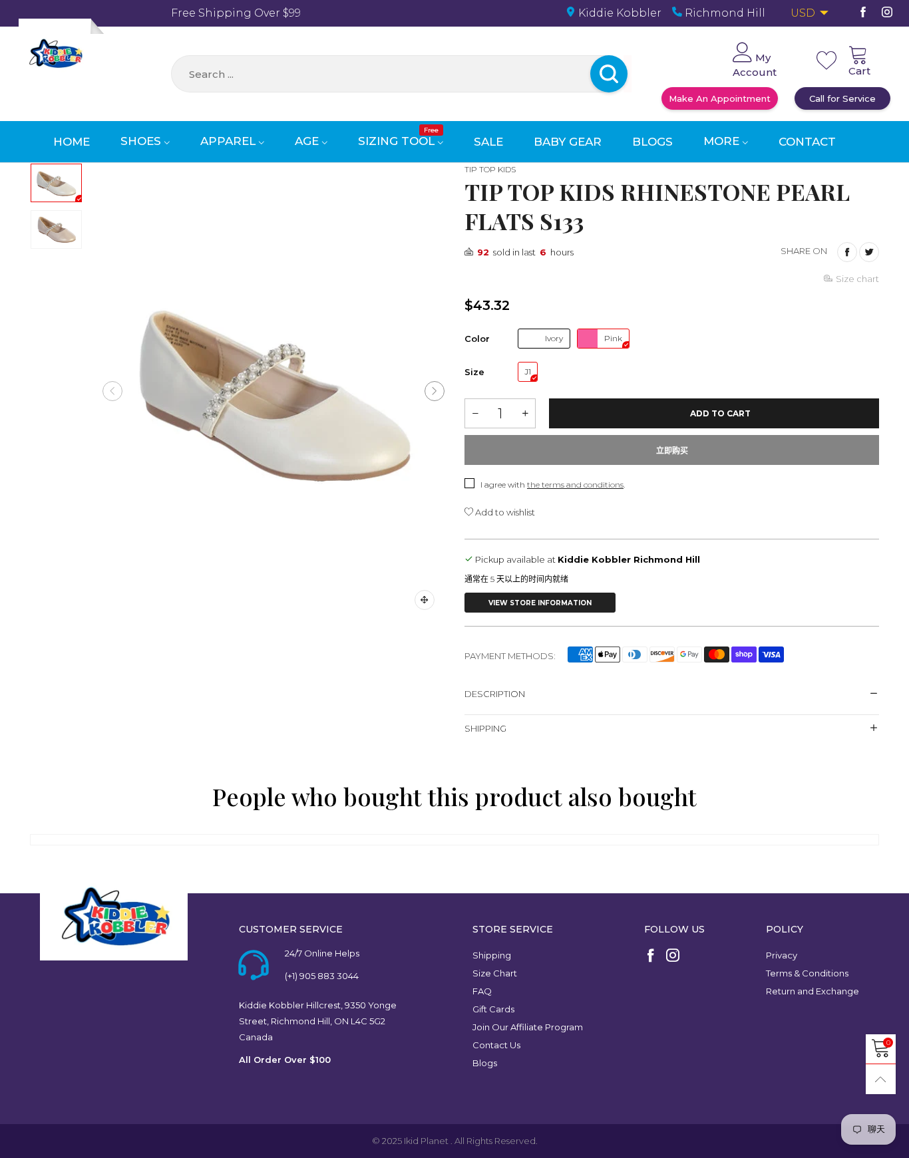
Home (71, 141)
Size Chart (494, 973)
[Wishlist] (826, 61)
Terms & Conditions (807, 973)
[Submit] (628, 73)
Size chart (857, 278)
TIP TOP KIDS (490, 169)
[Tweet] (869, 252)
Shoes (142, 141)
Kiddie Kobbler (618, 13)
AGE (308, 141)
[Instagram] (887, 13)
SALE (488, 141)
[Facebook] (863, 13)
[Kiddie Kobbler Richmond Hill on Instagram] (673, 956)
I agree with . (552, 485)
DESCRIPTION (494, 693)
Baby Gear (568, 141)
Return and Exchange (812, 991)
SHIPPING (485, 728)
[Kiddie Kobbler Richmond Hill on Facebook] (651, 956)
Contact (807, 141)
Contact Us (496, 1045)
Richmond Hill (723, 13)
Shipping (491, 955)
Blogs (652, 141)
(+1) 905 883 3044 (322, 975)
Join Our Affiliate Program (527, 1027)
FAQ (482, 991)
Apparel (229, 141)
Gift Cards (493, 1009)
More (723, 141)
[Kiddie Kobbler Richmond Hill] (55, 55)
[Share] (847, 252)
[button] (112, 392)
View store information (540, 603)
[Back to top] (881, 1079)
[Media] (425, 600)
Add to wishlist (504, 512)
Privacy (781, 955)
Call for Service (842, 98)
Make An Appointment (720, 98)
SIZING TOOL (398, 141)
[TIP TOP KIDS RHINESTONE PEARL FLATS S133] (273, 391)
